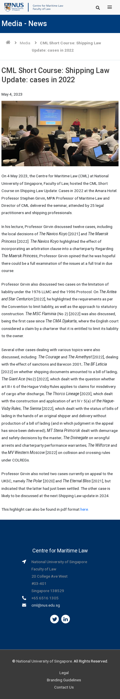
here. (84, 509)
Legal (64, 672)
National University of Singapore (44, 661)
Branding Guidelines (64, 680)
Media (25, 43)
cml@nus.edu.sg (45, 605)
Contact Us (64, 687)
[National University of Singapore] (14, 7)
